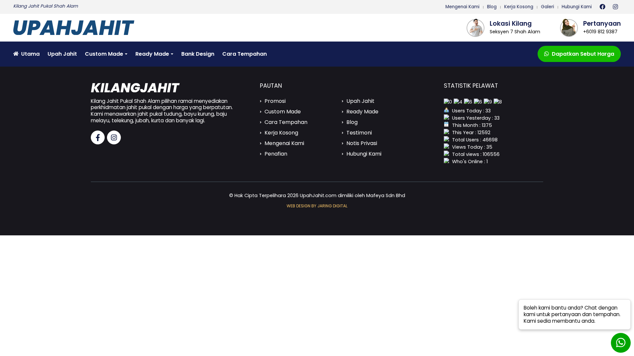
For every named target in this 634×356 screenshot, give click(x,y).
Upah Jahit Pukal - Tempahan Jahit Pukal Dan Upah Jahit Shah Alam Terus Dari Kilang (83, 27)
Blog (492, 7)
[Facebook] (602, 7)
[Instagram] (615, 7)
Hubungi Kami (577, 7)
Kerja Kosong (518, 7)
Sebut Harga (583, 54)
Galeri (547, 7)
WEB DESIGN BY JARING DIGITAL (317, 206)
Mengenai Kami (462, 7)
